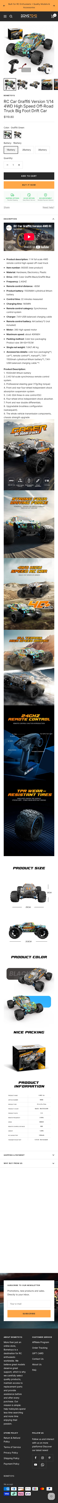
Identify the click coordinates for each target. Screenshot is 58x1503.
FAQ (34, 1370)
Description (10, 219)
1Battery (11, 149)
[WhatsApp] (42, 1464)
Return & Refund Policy (12, 1440)
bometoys (9, 95)
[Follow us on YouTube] (35, 1464)
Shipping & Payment (14, 1155)
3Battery (42, 149)
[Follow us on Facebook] (35, 1457)
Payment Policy (11, 1463)
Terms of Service (12, 1447)
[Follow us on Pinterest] (49, 1457)
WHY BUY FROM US (13, 1163)
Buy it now (29, 185)
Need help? (48, 207)
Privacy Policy (11, 1452)
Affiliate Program (40, 1342)
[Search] (11, 16)
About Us (36, 1364)
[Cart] (52, 16)
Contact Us (37, 1359)
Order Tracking (39, 1347)
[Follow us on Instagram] (42, 1457)
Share (7, 207)
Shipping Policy (11, 1458)
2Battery (26, 149)
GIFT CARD (37, 1353)
